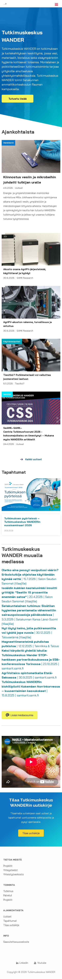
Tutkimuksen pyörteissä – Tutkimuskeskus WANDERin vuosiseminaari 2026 (22, 522)
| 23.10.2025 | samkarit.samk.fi (31, 659)
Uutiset (7, 916)
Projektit (7, 865)
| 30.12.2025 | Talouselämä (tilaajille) (29, 632)
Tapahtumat (10, 920)
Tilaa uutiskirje (11, 925)
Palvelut (7, 895)
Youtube (41, 962)
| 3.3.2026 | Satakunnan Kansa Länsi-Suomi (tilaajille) (30, 615)
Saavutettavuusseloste (16, 941)
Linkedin (23, 962)
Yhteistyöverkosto (13, 874)
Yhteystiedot (10, 870)
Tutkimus (8, 891)
